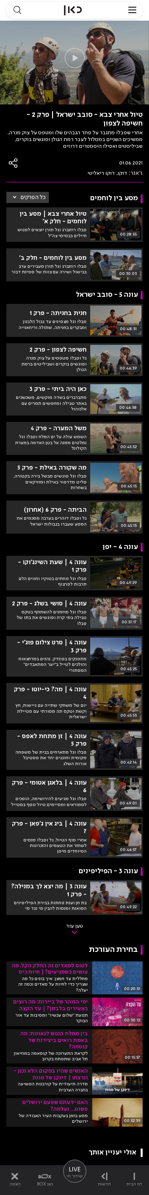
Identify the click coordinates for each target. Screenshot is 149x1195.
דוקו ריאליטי (101, 173)
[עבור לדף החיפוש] (17, 10)
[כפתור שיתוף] (13, 163)
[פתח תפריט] (132, 10)
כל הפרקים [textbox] (33, 197)
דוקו (122, 173)
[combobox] (27, 197)
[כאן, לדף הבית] (72, 10)
